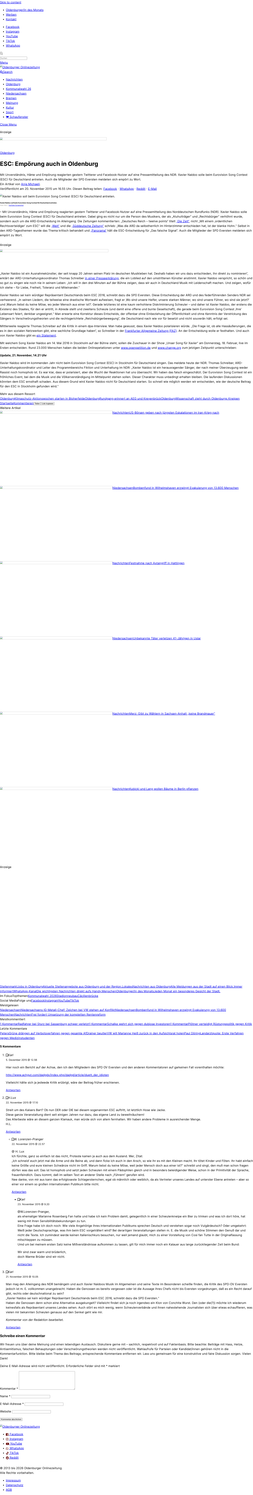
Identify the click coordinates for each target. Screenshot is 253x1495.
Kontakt (11, 19)
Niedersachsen (16, 93)
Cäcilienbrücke (88, 996)
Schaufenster (18, 117)
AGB (9, 1489)
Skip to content (10, 2)
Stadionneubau (67, 996)
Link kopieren (47, 404)
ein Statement (46, 335)
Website (5, 1411)
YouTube (12, 36)
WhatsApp (13, 45)
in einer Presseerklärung (102, 278)
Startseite (6, 403)
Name (5, 1396)
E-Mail (152, 189)
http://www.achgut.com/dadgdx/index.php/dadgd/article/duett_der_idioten (57, 1075)
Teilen (37, 404)
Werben (11, 14)
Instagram (12, 31)
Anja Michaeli (30, 184)
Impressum (13, 1480)
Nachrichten (14, 79)
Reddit (140, 189)
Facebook (12, 27)
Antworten (13, 1090)
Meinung (12, 103)
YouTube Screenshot (16, 205)
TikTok (10, 41)
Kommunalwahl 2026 (42, 996)
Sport (9, 112)
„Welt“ (55, 226)
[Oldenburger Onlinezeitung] (20, 1426)
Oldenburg (13, 84)
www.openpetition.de (136, 347)
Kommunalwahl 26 (18, 89)
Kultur (10, 107)
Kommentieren (23, 403)
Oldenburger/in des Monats (24, 10)
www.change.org (169, 347)
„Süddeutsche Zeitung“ (88, 226)
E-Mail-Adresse (12, 1404)
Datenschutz (14, 1485)
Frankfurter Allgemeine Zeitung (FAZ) (151, 331)
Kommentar (9, 1388)
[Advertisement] (88, 928)
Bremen (11, 98)
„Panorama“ (98, 230)
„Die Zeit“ (182, 221)
